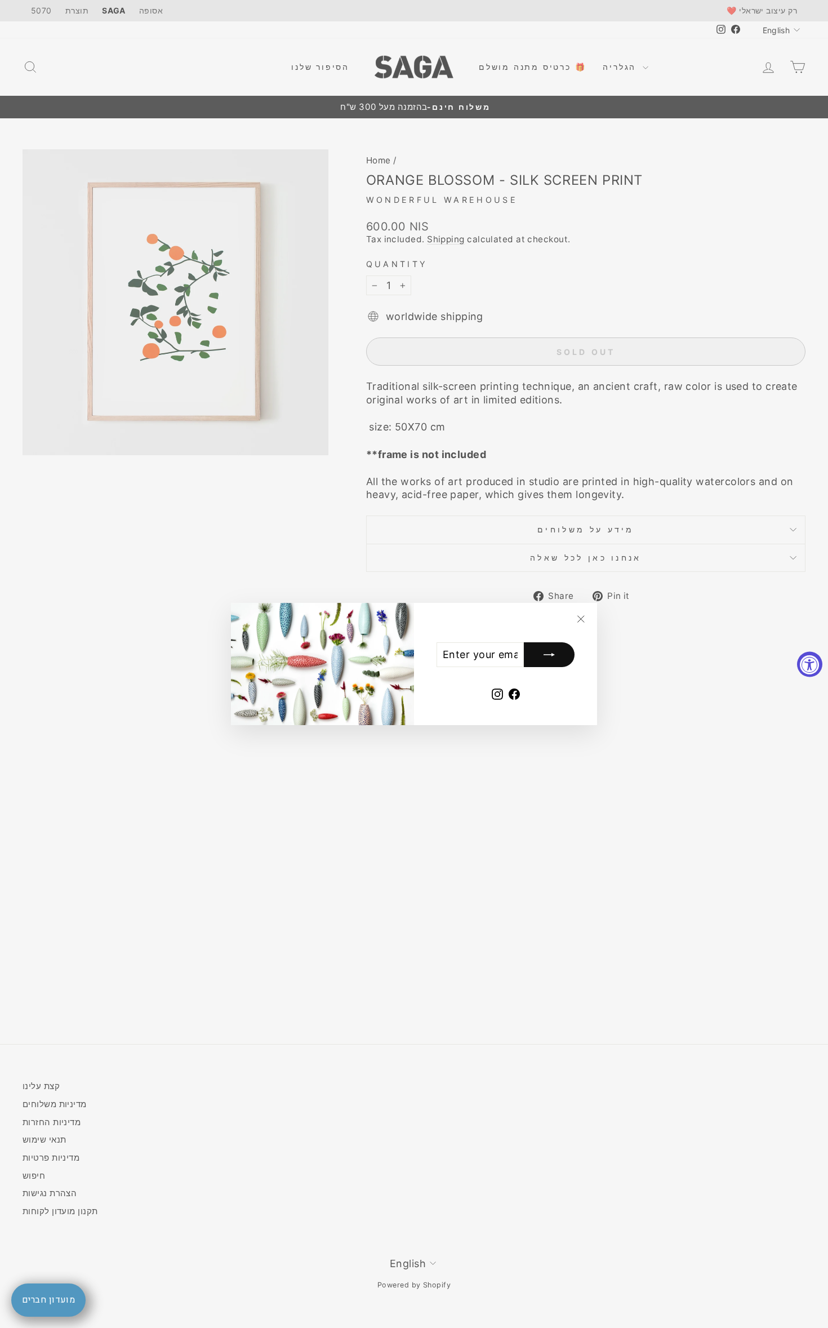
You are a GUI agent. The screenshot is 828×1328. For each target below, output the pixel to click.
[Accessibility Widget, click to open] (809, 664)
